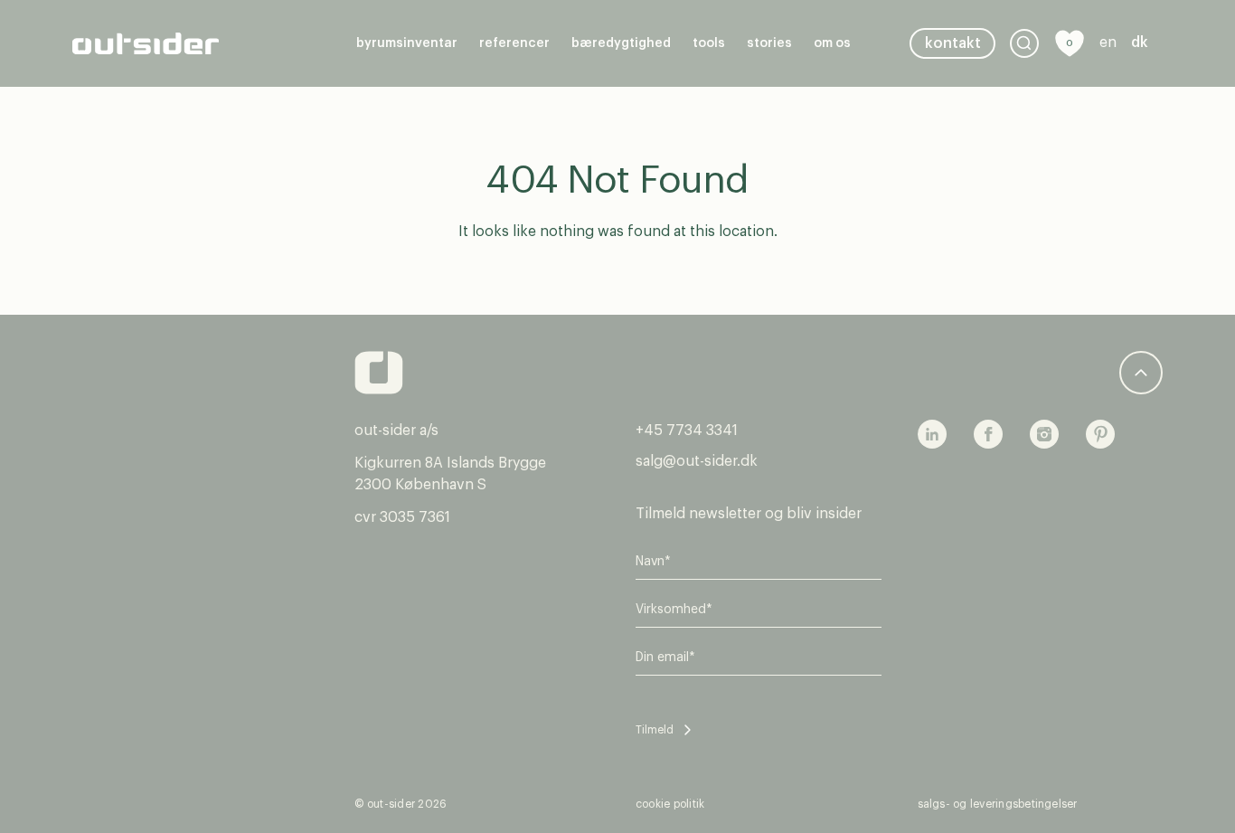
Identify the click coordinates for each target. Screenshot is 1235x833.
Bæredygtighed (621, 43)
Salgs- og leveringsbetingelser (998, 804)
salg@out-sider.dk (697, 461)
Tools (709, 43)
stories (769, 43)
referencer (514, 43)
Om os (832, 43)
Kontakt (953, 43)
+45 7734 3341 (687, 430)
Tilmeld (655, 729)
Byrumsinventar (406, 43)
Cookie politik (670, 804)
